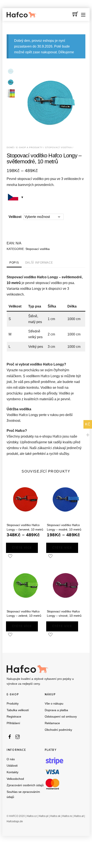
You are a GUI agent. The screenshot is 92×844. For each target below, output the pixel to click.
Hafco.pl (43, 815)
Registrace (14, 716)
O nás (11, 759)
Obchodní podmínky (58, 729)
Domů (10, 147)
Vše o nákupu (54, 703)
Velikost (15, 217)
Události (12, 765)
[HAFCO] (22, 16)
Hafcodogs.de (15, 821)
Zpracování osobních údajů (25, 785)
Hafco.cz (32, 815)
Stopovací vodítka (58, 147)
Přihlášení (13, 723)
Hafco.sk (55, 815)
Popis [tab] (14, 262)
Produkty (13, 703)
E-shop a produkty (29, 147)
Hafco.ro (67, 815)
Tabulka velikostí (18, 710)
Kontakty (12, 772)
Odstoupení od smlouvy (61, 716)
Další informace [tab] (39, 262)
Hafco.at (79, 815)
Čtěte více (22, 547)
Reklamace (52, 723)
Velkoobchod (15, 778)
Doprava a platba (56, 710)
